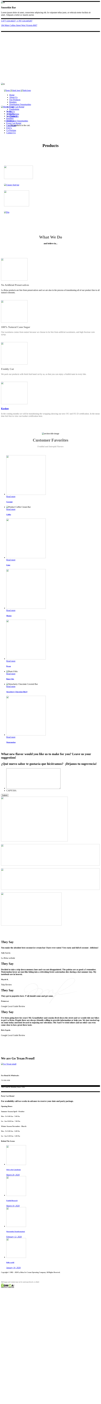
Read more (10, 496)
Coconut (9, 502)
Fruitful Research (11, 1200)
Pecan (8, 666)
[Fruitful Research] (16, 1195)
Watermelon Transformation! (15, 1231)
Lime (8, 565)
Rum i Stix (10, 679)
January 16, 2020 (13, 1268)
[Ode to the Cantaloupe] (16, 1164)
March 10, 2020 (13, 1206)
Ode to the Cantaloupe (13, 1169)
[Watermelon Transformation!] (16, 1226)
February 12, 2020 (14, 1237)
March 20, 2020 (13, 1175)
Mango (9, 616)
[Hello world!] (16, 1257)
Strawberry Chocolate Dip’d (16, 692)
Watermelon (11, 742)
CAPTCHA (11, 790)
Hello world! (10, 1262)
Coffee (8, 514)
